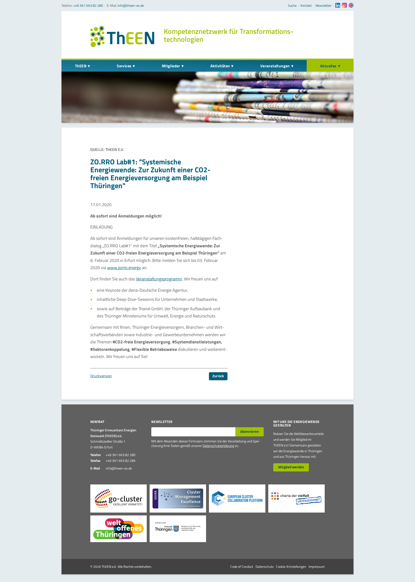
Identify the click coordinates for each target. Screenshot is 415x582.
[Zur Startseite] (122, 36)
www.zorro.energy (124, 267)
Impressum (317, 566)
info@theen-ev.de (131, 5)
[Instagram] (344, 5)
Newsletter (323, 5)
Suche (292, 5)
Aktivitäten (220, 66)
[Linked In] (337, 5)
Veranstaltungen (275, 66)
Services (124, 66)
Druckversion (101, 376)
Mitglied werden (291, 467)
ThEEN (80, 66)
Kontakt (306, 5)
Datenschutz (265, 566)
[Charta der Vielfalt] (296, 498)
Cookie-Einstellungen (291, 566)
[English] (351, 5)
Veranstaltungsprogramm (159, 279)
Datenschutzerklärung (218, 445)
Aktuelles (328, 66)
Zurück (218, 376)
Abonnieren (249, 431)
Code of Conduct (241, 566)
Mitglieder (171, 66)
